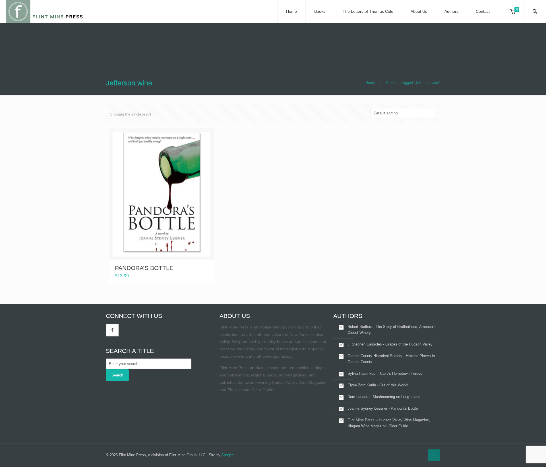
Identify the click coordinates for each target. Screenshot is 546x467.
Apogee (227, 455)
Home (370, 83)
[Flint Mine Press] (45, 11)
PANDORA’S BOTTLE (144, 268)
